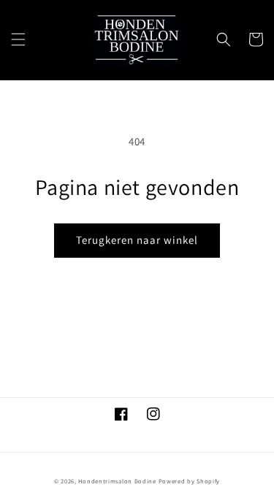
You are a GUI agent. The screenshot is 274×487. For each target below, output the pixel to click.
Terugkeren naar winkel (137, 240)
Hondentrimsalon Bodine (117, 481)
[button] (18, 39)
